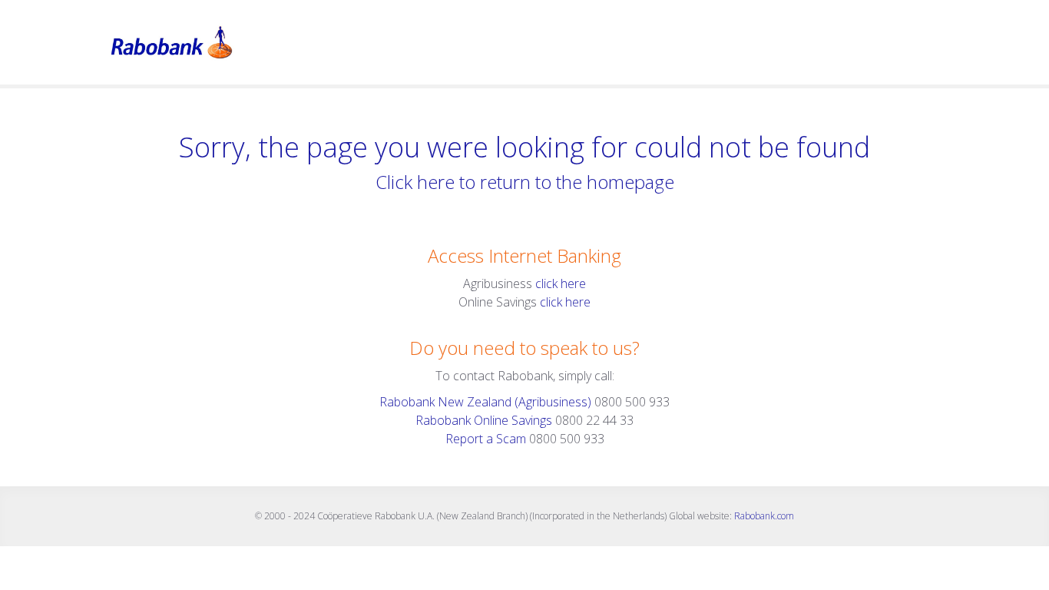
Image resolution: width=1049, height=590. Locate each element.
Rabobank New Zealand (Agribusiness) (486, 401)
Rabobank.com (764, 515)
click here (560, 283)
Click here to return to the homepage (525, 181)
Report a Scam (485, 438)
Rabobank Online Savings (483, 420)
